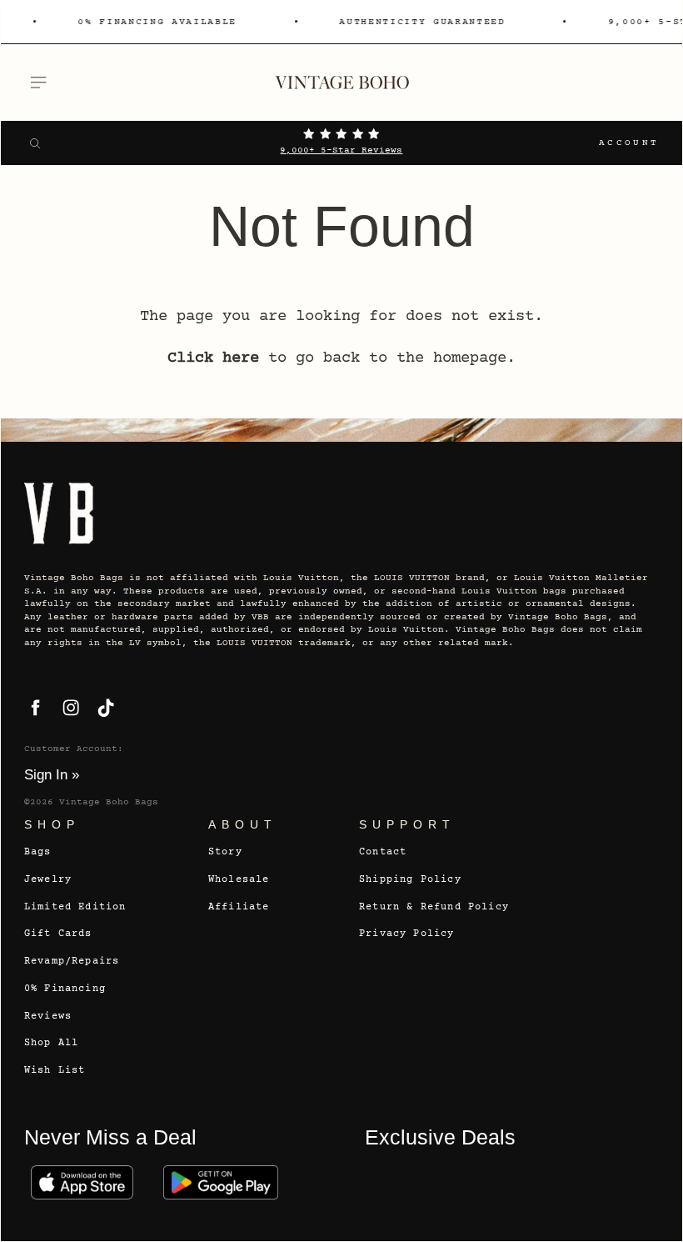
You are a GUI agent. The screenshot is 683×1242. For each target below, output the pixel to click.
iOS (82, 1182)
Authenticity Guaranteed (418, 22)
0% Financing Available (152, 22)
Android (221, 1182)
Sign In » (51, 774)
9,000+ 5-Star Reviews (341, 150)
